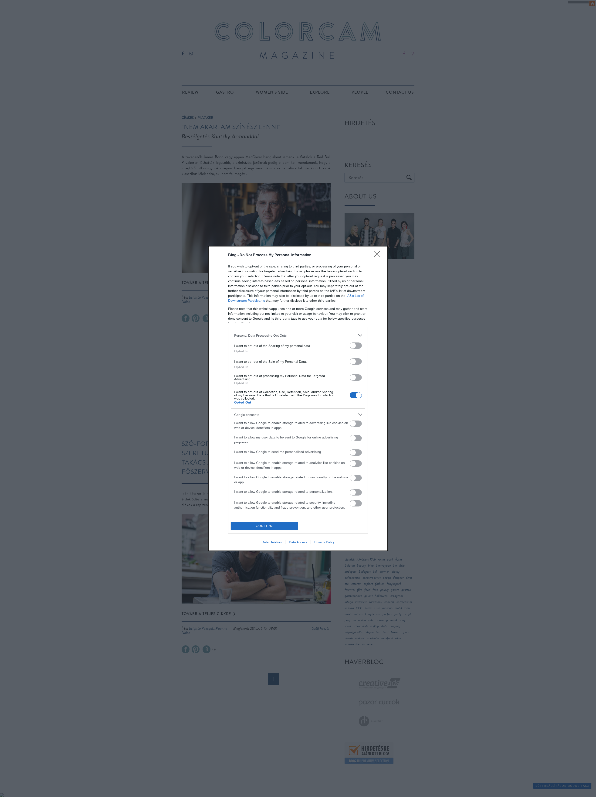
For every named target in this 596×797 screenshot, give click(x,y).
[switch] (356, 345)
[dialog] (298, 398)
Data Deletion (272, 542)
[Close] (378, 255)
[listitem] (298, 335)
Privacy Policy (324, 542)
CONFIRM (264, 526)
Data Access (298, 542)
